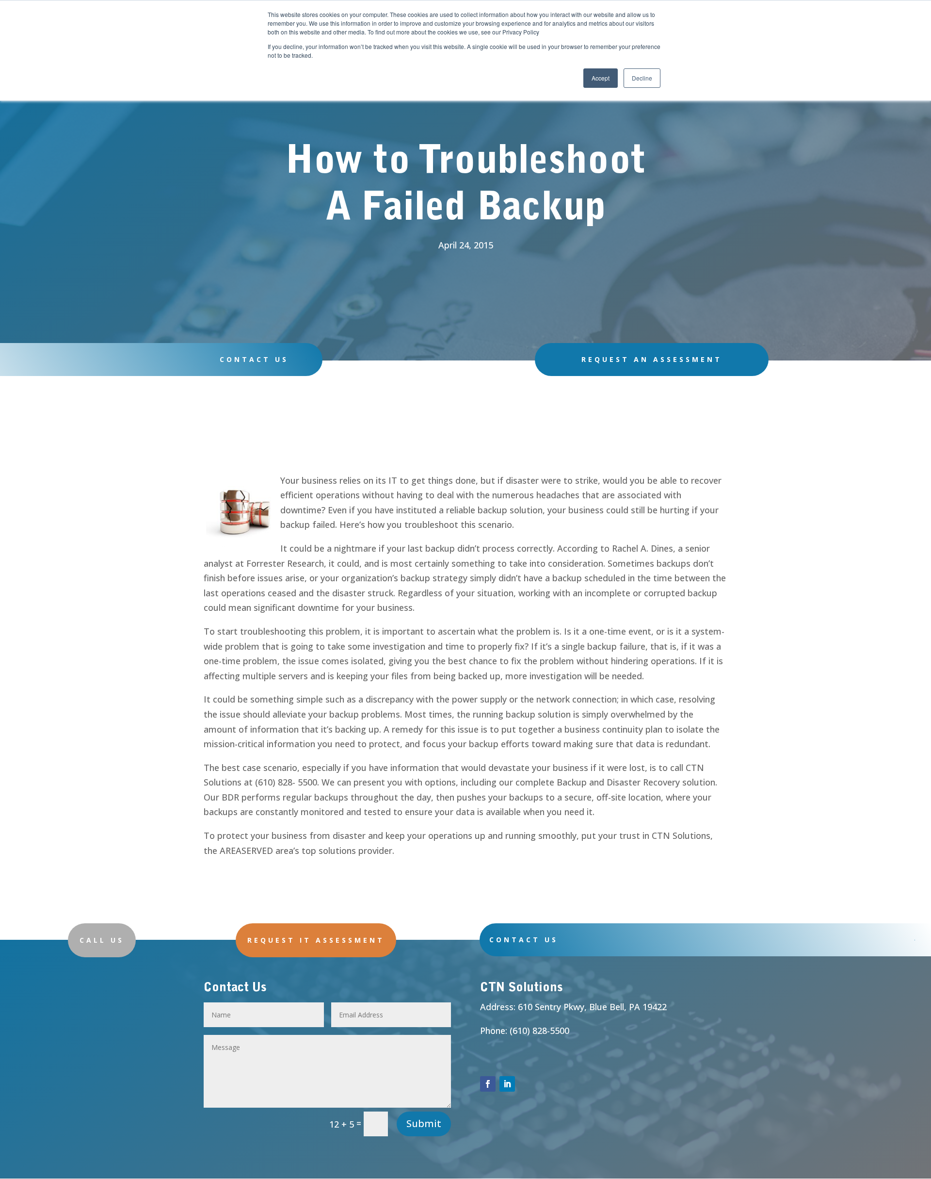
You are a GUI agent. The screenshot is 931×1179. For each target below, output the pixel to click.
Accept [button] (601, 78)
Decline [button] (642, 78)
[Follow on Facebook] (488, 1084)
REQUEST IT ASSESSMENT (316, 940)
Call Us (102, 940)
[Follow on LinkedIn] (507, 1084)
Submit (423, 1123)
